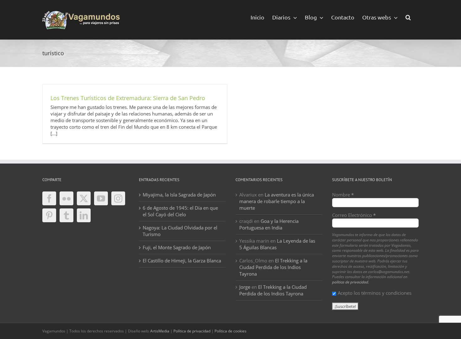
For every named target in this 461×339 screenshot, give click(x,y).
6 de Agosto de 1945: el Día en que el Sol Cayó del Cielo (180, 211)
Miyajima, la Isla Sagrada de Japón (179, 194)
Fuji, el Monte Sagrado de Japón (177, 247)
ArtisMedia (159, 331)
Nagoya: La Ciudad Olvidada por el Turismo (180, 230)
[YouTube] (101, 198)
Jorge (244, 287)
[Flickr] (66, 198)
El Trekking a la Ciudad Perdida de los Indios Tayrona (273, 267)
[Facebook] (49, 198)
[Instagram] (118, 198)
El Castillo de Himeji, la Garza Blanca (182, 260)
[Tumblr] (66, 215)
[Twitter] (84, 198)
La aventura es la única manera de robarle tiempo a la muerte (276, 201)
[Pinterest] (49, 215)
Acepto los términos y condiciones (374, 293)
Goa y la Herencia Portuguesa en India (269, 224)
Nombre (343, 194)
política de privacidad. (350, 282)
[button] (408, 17)
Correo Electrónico (354, 215)
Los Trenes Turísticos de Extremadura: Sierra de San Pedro (127, 98)
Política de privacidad (191, 331)
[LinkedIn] (84, 215)
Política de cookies (230, 331)
